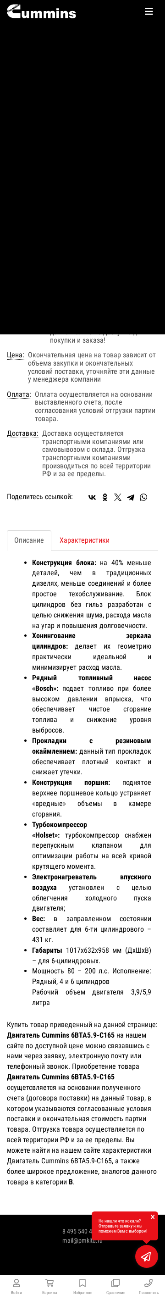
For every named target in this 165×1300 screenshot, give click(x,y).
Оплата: (19, 394)
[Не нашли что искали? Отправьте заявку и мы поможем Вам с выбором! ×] (146, 1256)
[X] (117, 497)
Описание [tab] (29, 540)
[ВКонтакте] (92, 497)
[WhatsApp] (143, 497)
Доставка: (22, 433)
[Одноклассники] (104, 497)
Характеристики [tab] (85, 540)
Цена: (15, 355)
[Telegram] (130, 497)
